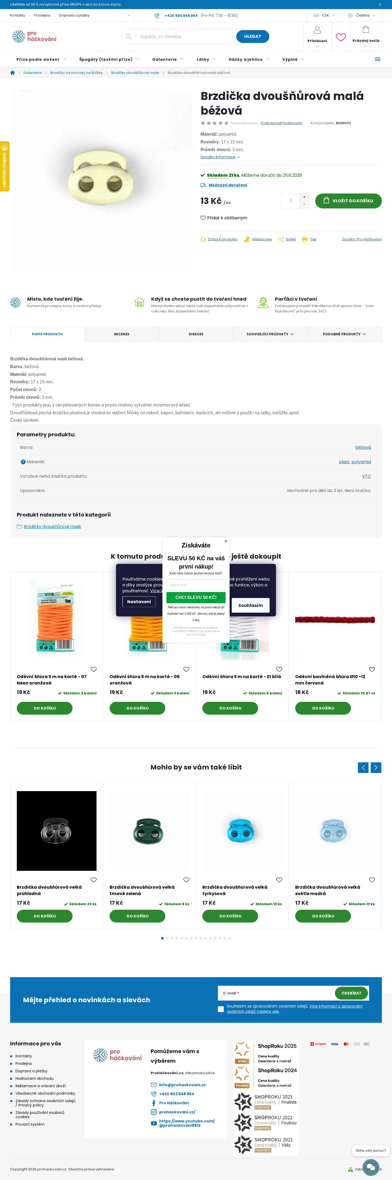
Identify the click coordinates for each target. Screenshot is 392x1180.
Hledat (252, 36)
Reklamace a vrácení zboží (40, 1086)
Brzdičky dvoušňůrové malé (52, 526)
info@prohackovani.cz (182, 1085)
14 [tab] (224, 938)
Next (376, 767)
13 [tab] (220, 938)
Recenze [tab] (121, 334)
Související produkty (267, 334)
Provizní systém (30, 1124)
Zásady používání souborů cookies (39, 1114)
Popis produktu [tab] (47, 334)
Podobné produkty (342, 334)
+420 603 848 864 (176, 1094)
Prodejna (42, 15)
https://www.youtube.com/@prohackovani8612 (187, 1123)
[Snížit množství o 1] (304, 204)
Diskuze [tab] (196, 334)
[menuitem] (41, 59)
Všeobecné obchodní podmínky (45, 1093)
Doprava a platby (74, 15)
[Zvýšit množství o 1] (304, 197)
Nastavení (139, 601)
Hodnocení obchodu (34, 1078)
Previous (363, 767)
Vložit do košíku (353, 201)
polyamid (361, 462)
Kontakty (17, 15)
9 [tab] (200, 938)
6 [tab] (186, 938)
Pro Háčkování (174, 1103)
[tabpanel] (56, 646)
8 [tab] (196, 938)
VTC (366, 476)
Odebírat (352, 993)
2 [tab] (167, 938)
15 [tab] (229, 938)
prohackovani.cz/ (177, 1112)
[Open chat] (370, 1167)
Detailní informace (218, 157)
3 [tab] (172, 938)
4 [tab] (176, 938)
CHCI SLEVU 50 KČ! (196, 597)
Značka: (362, 239)
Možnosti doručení (228, 185)
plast (344, 462)
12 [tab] (215, 938)
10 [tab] (205, 938)
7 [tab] (191, 938)
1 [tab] (162, 938)
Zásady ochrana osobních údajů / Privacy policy (45, 1103)
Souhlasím (250, 605)
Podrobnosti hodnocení (281, 123)
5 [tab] (181, 938)
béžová (363, 447)
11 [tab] (210, 938)
